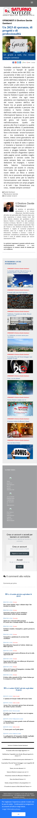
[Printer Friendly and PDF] (28, 63)
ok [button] (18, 814)
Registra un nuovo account (19, 553)
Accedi (20, 567)
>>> (28, 750)
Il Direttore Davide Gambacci (17, 22)
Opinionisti (8, 20)
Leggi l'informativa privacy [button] (11, 809)
